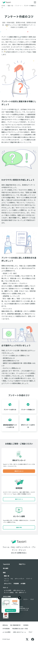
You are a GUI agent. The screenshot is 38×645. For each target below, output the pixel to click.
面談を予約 (19, 527)
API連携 (23, 583)
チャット (6, 581)
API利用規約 (6, 628)
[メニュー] (35, 2)
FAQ (12, 578)
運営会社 (5, 625)
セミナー (25, 599)
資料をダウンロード (10, 610)
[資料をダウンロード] (10, 603)
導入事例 (5, 568)
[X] (27, 639)
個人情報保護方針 (15, 625)
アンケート (29, 578)
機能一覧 (6, 576)
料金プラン (22, 564)
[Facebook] (32, 639)
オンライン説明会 (9, 592)
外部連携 (16, 583)
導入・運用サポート (20, 592)
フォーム (6, 578)
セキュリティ (8, 583)
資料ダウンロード (19, 471)
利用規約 (25, 625)
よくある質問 (7, 590)
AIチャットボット (19, 578)
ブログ (32, 599)
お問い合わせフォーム (19, 590)
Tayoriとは (6, 564)
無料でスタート (19, 499)
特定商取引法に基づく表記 (20, 628)
